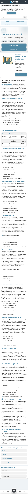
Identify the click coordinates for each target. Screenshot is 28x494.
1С (2, 473)
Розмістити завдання (21, 74)
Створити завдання (21, 21)
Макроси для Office (6, 470)
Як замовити (7, 24)
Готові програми (5, 476)
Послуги (7, 21)
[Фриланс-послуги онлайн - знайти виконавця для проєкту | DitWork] (14, 1)
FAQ (20, 24)
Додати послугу (11, 12)
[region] (14, 139)
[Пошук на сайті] (26, 2)
